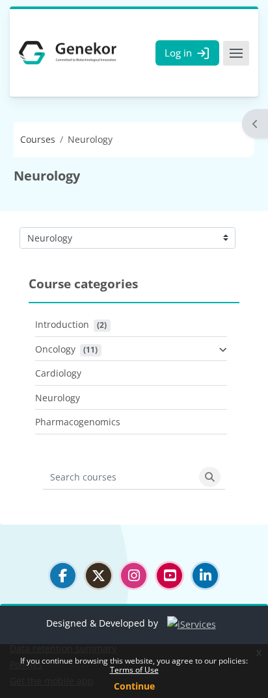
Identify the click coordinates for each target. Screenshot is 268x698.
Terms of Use (134, 669)
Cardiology (58, 373)
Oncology (55, 349)
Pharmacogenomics (77, 422)
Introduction (62, 324)
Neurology (57, 398)
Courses (37, 139)
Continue (134, 686)
